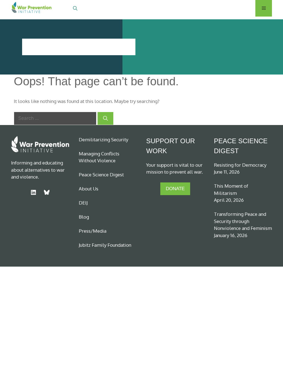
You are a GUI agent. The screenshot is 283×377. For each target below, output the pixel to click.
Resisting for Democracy (240, 165)
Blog (84, 217)
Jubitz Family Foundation (105, 245)
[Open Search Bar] (75, 8)
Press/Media (92, 231)
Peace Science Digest (101, 174)
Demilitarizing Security (103, 139)
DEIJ (83, 203)
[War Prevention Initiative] (32, 8)
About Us (88, 189)
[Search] (105, 118)
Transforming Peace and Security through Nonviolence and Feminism (243, 221)
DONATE (175, 188)
